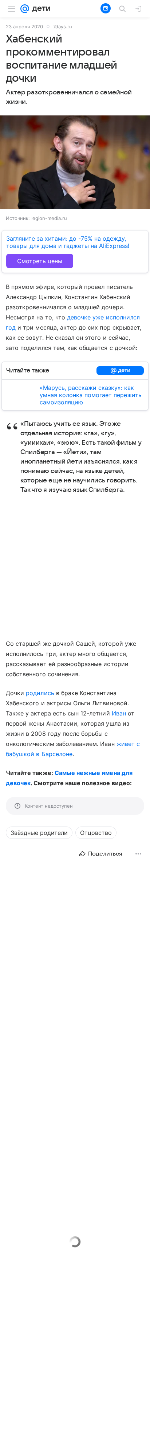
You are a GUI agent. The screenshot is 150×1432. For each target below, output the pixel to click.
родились (40, 693)
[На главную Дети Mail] (39, 8)
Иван (119, 713)
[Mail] (24, 8)
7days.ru (62, 26)
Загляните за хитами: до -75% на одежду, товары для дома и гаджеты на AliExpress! (67, 242)
